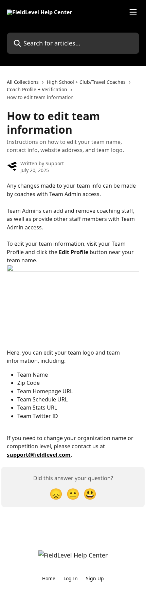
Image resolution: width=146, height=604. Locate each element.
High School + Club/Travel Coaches (86, 82)
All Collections (23, 82)
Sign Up (95, 578)
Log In (70, 578)
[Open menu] (133, 12)
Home (48, 578)
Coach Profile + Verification (37, 89)
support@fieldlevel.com (39, 454)
